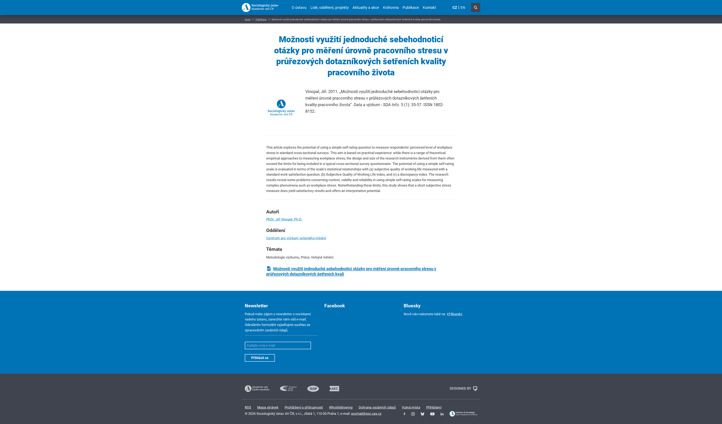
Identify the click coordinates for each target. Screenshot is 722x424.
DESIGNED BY (461, 388)
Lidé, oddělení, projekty (329, 7)
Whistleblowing (341, 407)
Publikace (411, 7)
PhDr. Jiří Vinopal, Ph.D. (284, 219)
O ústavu (299, 7)
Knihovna (391, 7)
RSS (248, 407)
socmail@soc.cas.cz (366, 414)
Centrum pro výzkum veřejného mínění (296, 238)
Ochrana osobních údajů (377, 407)
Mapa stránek (268, 407)
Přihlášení (433, 407)
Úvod (247, 19)
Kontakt (429, 7)
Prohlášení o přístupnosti (304, 407)
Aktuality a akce (366, 7)
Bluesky (456, 314)
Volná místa (411, 407)
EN (462, 7)
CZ (454, 7)
